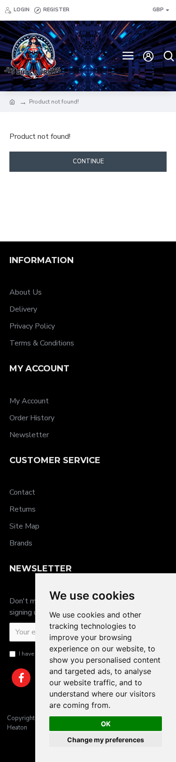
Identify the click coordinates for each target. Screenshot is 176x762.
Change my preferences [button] (105, 740)
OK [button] (106, 724)
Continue (88, 161)
